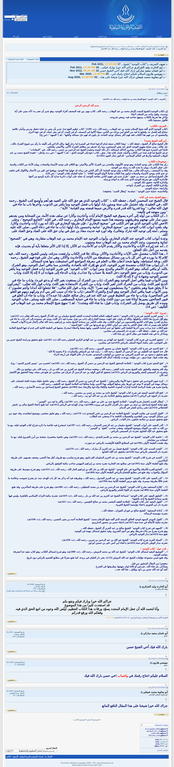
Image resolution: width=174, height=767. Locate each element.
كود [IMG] (164, 744)
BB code (163, 739)
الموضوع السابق (93, 720)
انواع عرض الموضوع (16, 59)
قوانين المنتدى (162, 750)
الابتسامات (164, 742)
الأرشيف (15, 757)
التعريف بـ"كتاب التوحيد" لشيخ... (139, 64)
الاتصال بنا (48, 757)
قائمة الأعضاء (102, 36)
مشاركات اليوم (47, 36)
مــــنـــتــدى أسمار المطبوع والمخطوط (105, 46)
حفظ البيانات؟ (7, 19)
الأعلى (8, 757)
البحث (17, 36)
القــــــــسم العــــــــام (130, 46)
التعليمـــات (134, 36)
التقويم (76, 36)
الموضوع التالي (80, 720)
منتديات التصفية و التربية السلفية (153, 46)
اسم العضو (24, 14)
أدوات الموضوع (33, 59)
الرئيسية (159, 36)
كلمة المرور (14, 14)
